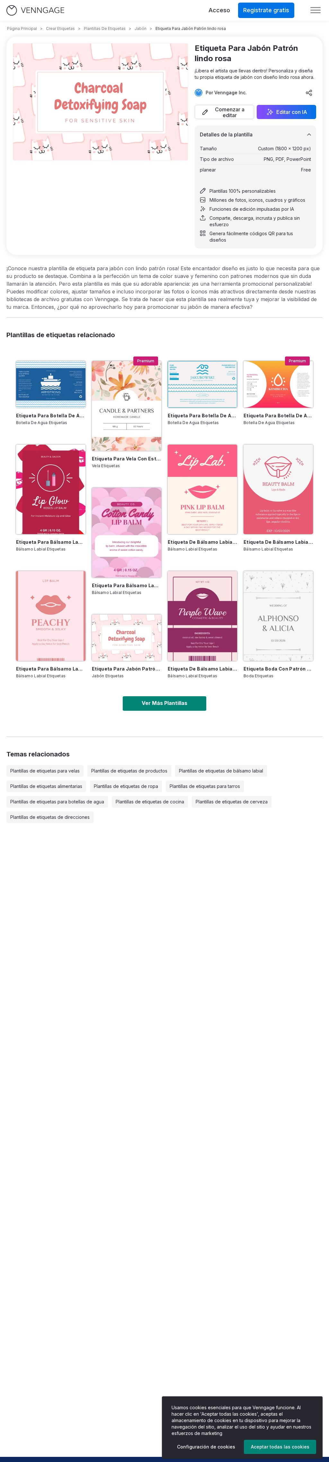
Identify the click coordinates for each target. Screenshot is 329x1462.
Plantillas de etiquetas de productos (129, 770)
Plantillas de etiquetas (105, 28)
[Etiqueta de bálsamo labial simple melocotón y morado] (202, 616)
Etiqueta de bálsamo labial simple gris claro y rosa (278, 542)
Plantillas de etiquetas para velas (45, 770)
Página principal (22, 28)
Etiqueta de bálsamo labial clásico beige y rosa (202, 542)
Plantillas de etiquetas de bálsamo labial (221, 770)
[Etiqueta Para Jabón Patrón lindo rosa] (126, 638)
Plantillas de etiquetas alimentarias (46, 786)
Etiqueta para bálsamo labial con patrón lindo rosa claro (126, 585)
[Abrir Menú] (315, 10)
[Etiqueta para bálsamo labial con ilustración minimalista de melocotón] (50, 616)
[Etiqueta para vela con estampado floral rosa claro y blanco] (126, 406)
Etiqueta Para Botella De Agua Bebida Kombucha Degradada (278, 415)
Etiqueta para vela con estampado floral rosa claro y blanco (126, 458)
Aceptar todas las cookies (280, 1446)
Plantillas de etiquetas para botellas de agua (57, 801)
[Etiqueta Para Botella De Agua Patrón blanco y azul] (50, 384)
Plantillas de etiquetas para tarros (205, 786)
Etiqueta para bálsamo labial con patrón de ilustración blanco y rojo (50, 542)
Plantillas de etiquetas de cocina (150, 801)
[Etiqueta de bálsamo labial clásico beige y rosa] (202, 489)
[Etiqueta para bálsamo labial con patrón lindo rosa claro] (126, 533)
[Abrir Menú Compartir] (309, 93)
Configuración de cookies (206, 1446)
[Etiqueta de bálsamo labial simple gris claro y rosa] (278, 489)
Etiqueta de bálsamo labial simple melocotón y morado (202, 668)
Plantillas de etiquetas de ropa (126, 786)
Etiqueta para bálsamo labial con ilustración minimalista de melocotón (50, 668)
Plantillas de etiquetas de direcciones (50, 817)
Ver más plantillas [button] (164, 703)
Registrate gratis (266, 10)
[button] (224, 112)
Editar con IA (291, 112)
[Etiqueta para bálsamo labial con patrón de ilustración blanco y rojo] (50, 489)
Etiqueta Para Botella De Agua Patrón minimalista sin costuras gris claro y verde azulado (202, 415)
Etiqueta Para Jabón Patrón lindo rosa (126, 668)
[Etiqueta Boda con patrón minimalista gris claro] (278, 616)
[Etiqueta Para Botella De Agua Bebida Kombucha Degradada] (278, 384)
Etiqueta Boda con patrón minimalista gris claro (278, 668)
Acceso (219, 10)
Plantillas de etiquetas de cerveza (232, 801)
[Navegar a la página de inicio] (35, 10)
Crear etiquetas (60, 28)
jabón (141, 28)
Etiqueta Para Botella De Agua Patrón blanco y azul (50, 415)
